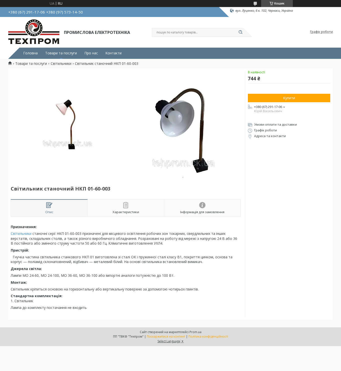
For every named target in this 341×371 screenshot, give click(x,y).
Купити (289, 97)
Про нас (91, 53)
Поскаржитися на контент (166, 336)
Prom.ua (195, 332)
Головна (30, 53)
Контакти (113, 53)
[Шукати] (240, 32)
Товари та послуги (61, 53)
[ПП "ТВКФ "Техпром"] (33, 31)
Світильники (61, 63)
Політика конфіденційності (208, 336)
